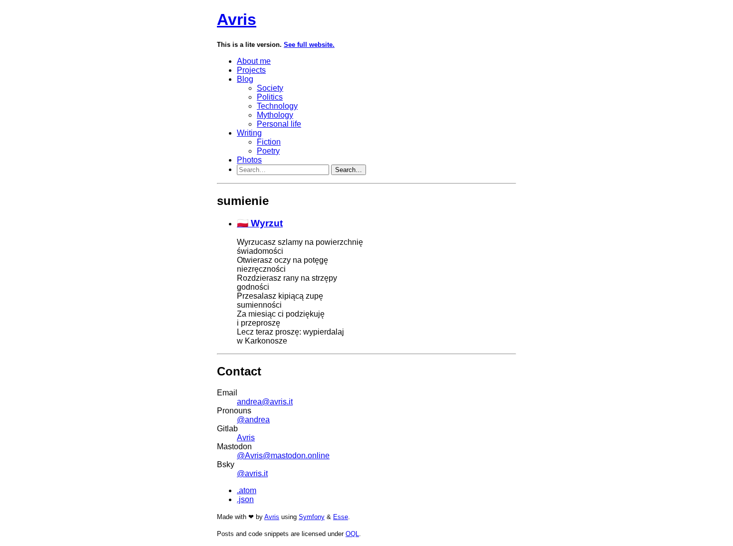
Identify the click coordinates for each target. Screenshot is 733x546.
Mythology (275, 115)
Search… (348, 170)
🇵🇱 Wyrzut (260, 223)
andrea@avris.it (265, 401)
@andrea (253, 419)
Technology (277, 106)
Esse (340, 517)
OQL (352, 534)
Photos (249, 160)
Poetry (268, 151)
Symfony (312, 517)
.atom (246, 490)
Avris (236, 19)
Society (270, 88)
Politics (270, 97)
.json (245, 499)
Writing (249, 133)
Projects (251, 70)
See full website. (309, 44)
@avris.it (252, 473)
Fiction (269, 142)
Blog (245, 79)
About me (254, 61)
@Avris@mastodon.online (283, 455)
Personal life (279, 124)
